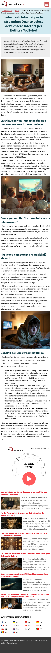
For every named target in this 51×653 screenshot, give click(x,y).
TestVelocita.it (7, 11)
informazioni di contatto (23, 640)
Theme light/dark (12, 643)
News (17, 11)
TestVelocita (16, 4)
